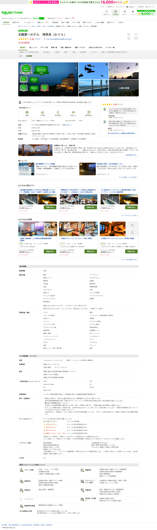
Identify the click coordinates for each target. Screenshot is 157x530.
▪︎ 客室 (65, 52)
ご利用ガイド (110, 7)
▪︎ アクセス (93, 52)
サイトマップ (120, 7)
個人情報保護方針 (14, 525)
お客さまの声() (95, 47)
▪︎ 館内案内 (82, 52)
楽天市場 (140, 7)
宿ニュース (33, 47)
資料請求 (49, 525)
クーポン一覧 (110, 47)
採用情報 (36, 525)
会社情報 (4, 525)
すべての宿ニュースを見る (128, 177)
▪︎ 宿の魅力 (46, 52)
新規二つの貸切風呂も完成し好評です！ (114, 52)
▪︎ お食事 (56, 52)
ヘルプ (103, 7)
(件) (37, 39)
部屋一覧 (54, 47)
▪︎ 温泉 (73, 52)
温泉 (20, 56)
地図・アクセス (80, 47)
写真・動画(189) (66, 47)
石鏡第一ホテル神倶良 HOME (29, 52)
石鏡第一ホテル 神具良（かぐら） (42, 34)
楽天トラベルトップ (24, 26)
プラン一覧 (44, 47)
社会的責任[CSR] (26, 525)
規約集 (43, 525)
